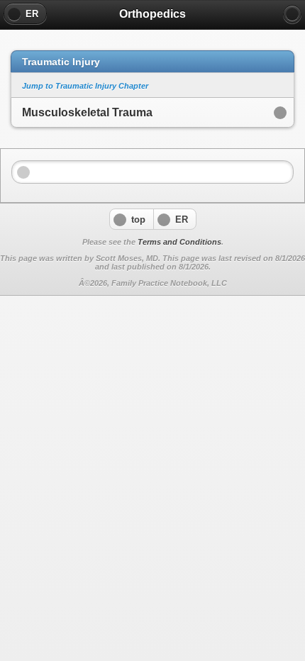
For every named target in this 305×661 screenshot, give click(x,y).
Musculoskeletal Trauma (87, 112)
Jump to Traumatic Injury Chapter (85, 86)
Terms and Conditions (179, 242)
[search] (292, 14)
